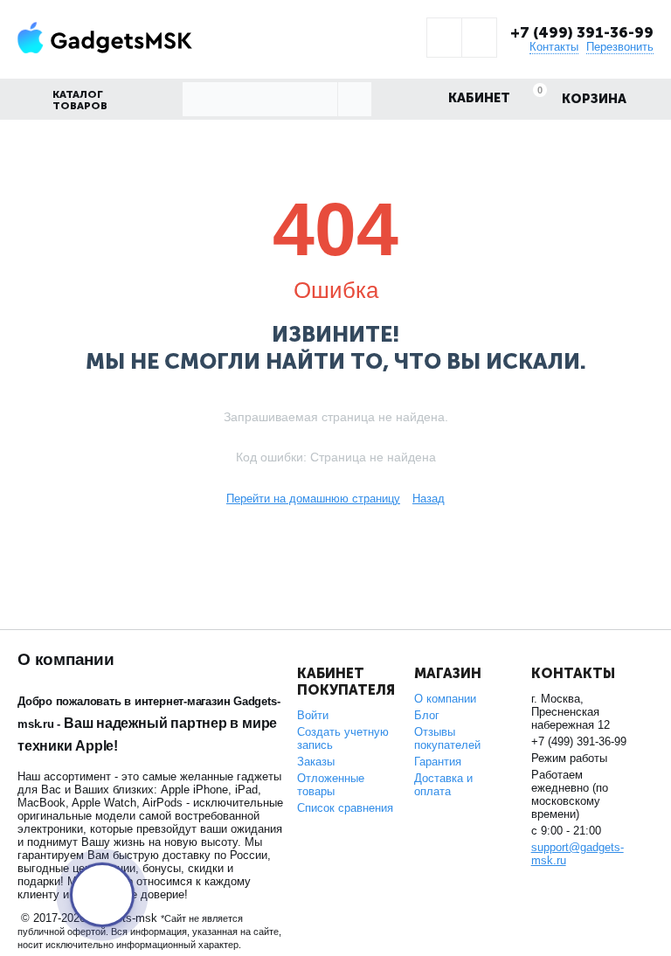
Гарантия (437, 761)
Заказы (316, 761)
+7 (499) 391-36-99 (582, 32)
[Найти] (354, 99)
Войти (313, 715)
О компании (445, 698)
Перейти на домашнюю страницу (313, 498)
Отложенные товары (330, 785)
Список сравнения (345, 807)
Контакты (553, 46)
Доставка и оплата (443, 785)
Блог (426, 715)
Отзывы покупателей (447, 738)
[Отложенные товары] (444, 37)
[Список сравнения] (479, 37)
